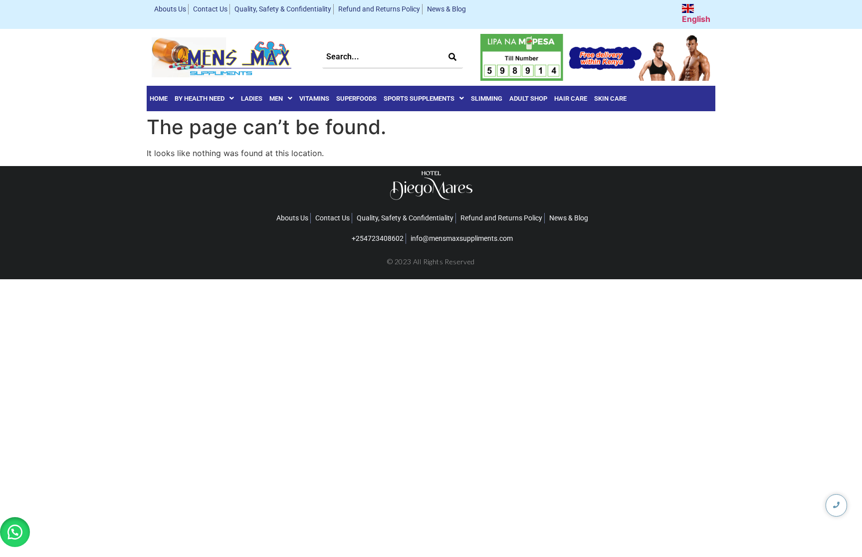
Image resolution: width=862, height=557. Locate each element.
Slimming (486, 98)
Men (276, 98)
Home (159, 98)
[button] (204, 98)
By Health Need (199, 98)
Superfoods (356, 98)
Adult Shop (528, 98)
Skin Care (610, 98)
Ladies (251, 98)
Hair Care (570, 98)
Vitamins (314, 98)
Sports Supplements (419, 98)
